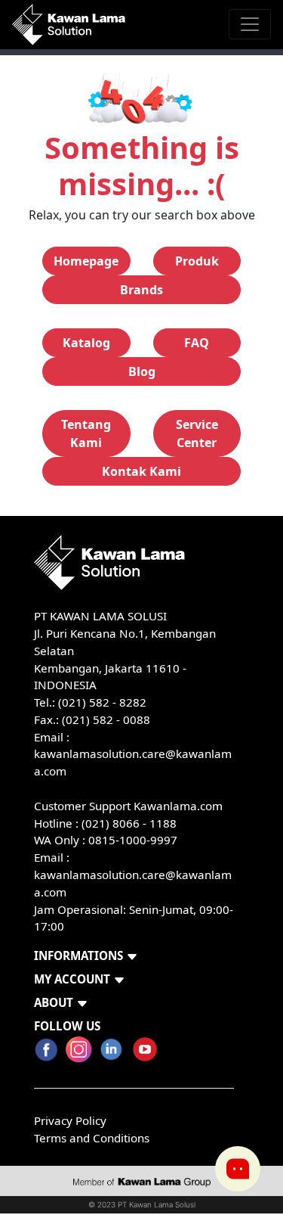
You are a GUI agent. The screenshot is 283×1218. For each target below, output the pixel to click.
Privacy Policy (70, 1120)
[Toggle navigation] (250, 24)
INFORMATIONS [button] (78, 955)
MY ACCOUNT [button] (72, 979)
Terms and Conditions (91, 1137)
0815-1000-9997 (132, 839)
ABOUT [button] (53, 1002)
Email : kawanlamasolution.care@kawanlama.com (133, 875)
